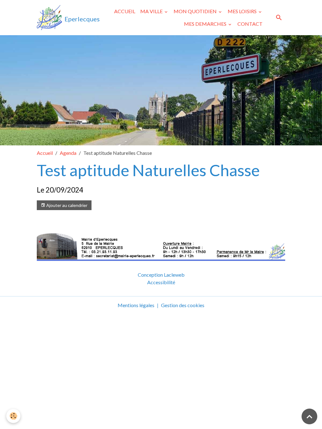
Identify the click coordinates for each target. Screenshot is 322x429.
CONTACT (250, 24)
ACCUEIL (124, 11)
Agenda (68, 153)
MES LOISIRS (243, 11)
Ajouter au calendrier (66, 205)
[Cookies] (13, 416)
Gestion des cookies (182, 305)
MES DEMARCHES (205, 24)
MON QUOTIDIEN (196, 11)
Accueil (45, 153)
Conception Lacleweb (161, 275)
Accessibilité (161, 282)
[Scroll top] (309, 416)
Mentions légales (136, 305)
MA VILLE (152, 11)
